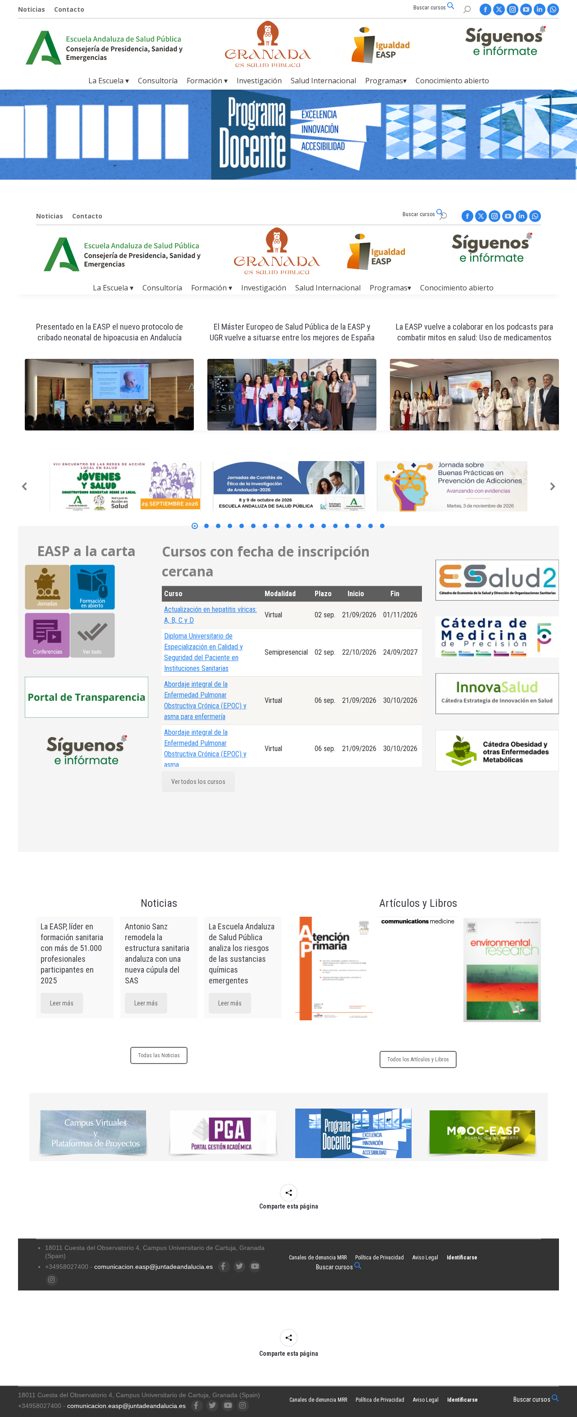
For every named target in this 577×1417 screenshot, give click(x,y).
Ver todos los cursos (198, 781)
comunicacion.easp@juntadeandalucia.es (153, 1266)
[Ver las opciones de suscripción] (505, 42)
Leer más (61, 1003)
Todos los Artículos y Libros (418, 1059)
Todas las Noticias (159, 1055)
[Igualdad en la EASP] (395, 45)
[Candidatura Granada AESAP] (268, 64)
